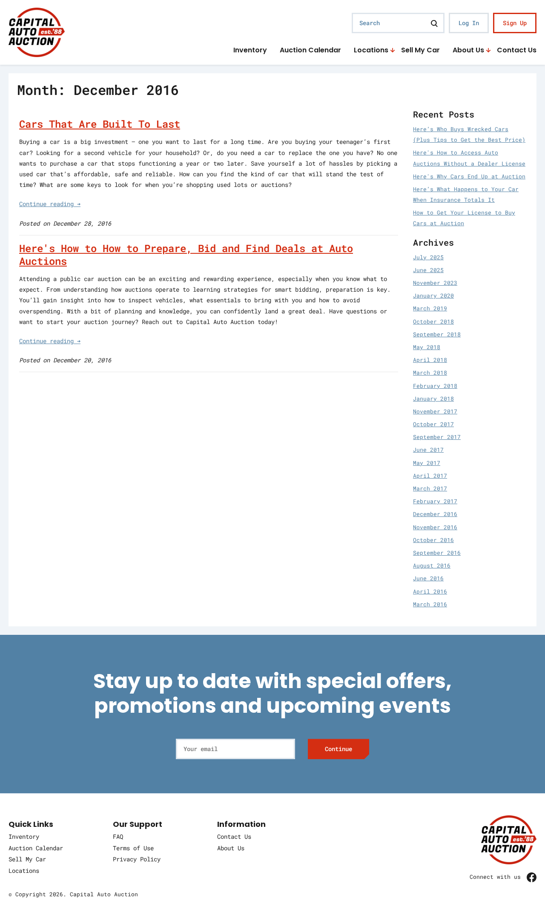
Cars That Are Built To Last (99, 124)
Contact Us (516, 50)
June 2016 (428, 578)
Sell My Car (420, 50)
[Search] (434, 23)
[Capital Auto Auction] (37, 31)
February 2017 (435, 501)
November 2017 (435, 411)
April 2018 (430, 360)
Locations (371, 50)
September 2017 (437, 437)
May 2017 (426, 463)
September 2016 (437, 552)
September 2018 (437, 334)
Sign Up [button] (515, 23)
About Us (468, 50)
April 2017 (430, 475)
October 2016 (433, 540)
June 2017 (428, 449)
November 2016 (435, 527)
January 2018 (433, 398)
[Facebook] (531, 877)
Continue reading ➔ (49, 204)
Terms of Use (133, 848)
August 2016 (431, 565)
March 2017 (430, 488)
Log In (469, 23)
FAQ (118, 836)
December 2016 (435, 514)
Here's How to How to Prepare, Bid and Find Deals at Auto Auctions (186, 254)
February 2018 (435, 386)
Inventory (250, 50)
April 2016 (430, 591)
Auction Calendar (310, 50)
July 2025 (428, 257)
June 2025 (428, 270)
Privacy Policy (137, 859)
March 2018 (430, 372)
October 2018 (433, 321)
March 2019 (430, 308)
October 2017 (433, 424)
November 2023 (435, 283)
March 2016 (430, 604)
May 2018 (426, 347)
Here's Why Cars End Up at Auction (469, 176)
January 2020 (433, 295)
